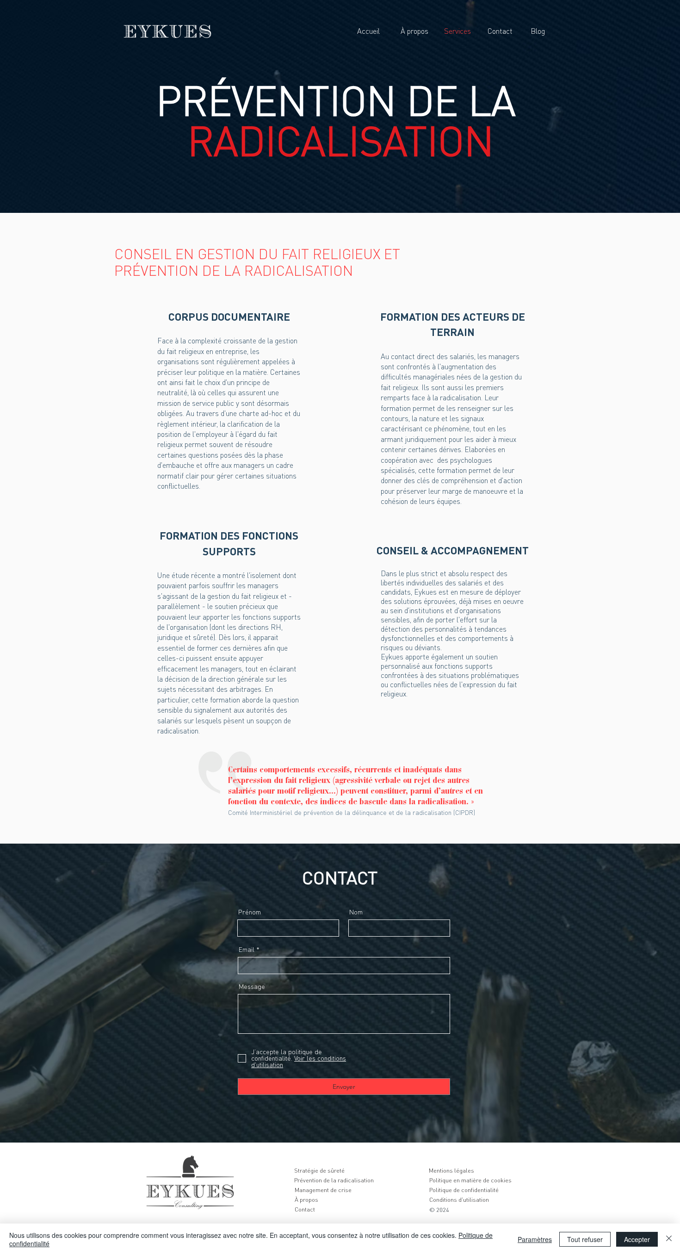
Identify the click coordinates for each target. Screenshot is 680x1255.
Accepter (637, 1239)
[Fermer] (668, 1239)
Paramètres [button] (535, 1239)
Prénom (249, 912)
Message (252, 986)
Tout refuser (585, 1239)
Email (246, 949)
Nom (356, 912)
